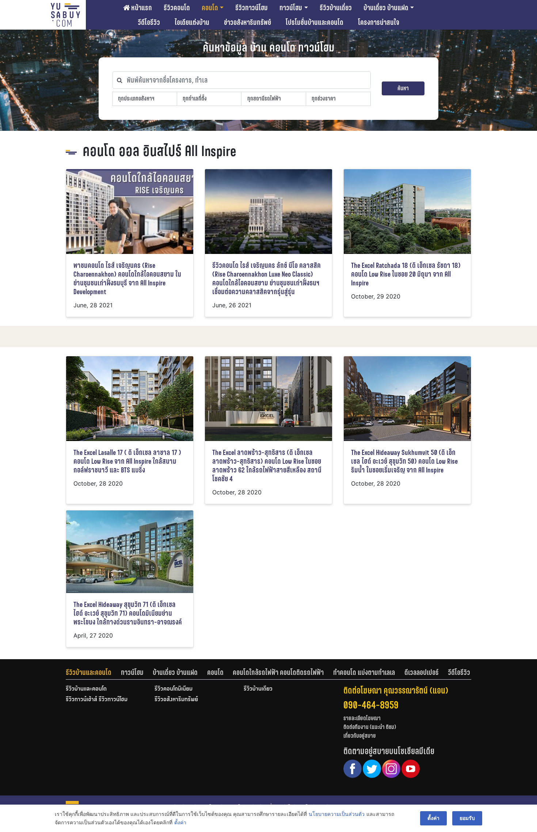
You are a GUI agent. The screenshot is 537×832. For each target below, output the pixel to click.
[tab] (93, 672)
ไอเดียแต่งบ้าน (192, 22)
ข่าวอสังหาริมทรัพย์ (247, 22)
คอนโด (210, 8)
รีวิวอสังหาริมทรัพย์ (176, 700)
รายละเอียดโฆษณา (362, 718)
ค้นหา (403, 88)
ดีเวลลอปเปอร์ (421, 672)
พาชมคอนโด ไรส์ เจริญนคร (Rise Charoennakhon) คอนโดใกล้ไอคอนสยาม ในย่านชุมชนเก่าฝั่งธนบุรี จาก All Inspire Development (127, 278)
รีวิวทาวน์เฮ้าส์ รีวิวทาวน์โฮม (96, 700)
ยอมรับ (467, 818)
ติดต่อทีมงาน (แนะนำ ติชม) (369, 727)
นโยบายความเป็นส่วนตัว (337, 814)
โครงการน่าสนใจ (378, 22)
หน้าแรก (141, 8)
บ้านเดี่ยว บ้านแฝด (385, 8)
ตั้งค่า (180, 822)
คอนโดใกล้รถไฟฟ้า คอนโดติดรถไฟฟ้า (278, 672)
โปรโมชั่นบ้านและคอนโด (314, 22)
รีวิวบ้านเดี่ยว (336, 8)
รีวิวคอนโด (177, 8)
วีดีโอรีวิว (149, 22)
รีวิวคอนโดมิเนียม (174, 689)
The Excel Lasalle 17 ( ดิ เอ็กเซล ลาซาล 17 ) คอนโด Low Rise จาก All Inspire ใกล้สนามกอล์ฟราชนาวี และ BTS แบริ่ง (127, 461)
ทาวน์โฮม (290, 8)
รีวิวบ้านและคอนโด (88, 672)
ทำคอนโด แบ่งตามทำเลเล (364, 672)
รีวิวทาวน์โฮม (251, 8)
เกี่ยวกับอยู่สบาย (359, 736)
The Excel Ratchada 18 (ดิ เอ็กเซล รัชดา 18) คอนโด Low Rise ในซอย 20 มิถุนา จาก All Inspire (406, 274)
